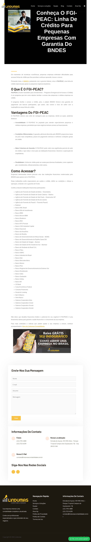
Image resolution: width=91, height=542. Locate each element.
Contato (69, 6)
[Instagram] (88, 6)
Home (33, 6)
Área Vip (78, 6)
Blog (62, 6)
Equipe (55, 6)
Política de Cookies (39, 517)
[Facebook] (84, 6)
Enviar (16, 418)
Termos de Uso (38, 519)
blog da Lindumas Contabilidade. (33, 326)
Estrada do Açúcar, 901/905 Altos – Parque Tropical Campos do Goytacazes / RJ (74, 503)
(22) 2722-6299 (68, 511)
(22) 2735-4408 (68, 509)
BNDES (26, 81)
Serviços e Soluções (39, 503)
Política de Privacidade (40, 514)
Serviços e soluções (44, 6)
